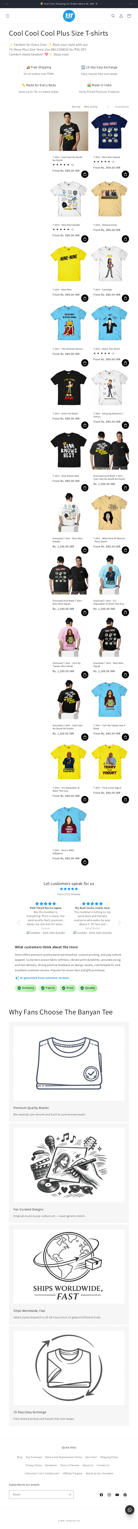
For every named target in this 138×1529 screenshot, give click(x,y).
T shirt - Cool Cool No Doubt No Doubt (67, 159)
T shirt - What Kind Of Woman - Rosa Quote (109, 540)
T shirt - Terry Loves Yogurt (107, 788)
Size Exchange (34, 1457)
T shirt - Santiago (102, 289)
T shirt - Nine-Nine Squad (106, 157)
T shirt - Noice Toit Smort (106, 348)
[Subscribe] (69, 1494)
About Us (88, 1465)
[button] (8, 16)
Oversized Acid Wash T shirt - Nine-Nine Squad (68, 602)
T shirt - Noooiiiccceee (105, 225)
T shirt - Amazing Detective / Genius (108, 415)
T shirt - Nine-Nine (62, 289)
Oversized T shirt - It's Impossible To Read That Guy (108, 602)
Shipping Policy (109, 1457)
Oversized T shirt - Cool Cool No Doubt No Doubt (67, 727)
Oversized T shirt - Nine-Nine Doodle (67, 540)
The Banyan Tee (72, 1520)
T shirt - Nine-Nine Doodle (66, 225)
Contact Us (103, 1465)
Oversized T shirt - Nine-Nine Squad (108, 665)
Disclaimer (51, 1465)
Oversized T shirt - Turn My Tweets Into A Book (66, 665)
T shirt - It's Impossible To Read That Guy (66, 790)
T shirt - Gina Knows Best (66, 476)
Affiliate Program (73, 1473)
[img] (69, 889)
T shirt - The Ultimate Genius (68, 348)
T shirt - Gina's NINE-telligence (64, 852)
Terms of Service (69, 1465)
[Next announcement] (131, 4)
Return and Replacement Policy (63, 1457)
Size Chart (91, 1457)
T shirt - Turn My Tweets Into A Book (109, 727)
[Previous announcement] (7, 4)
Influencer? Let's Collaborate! (42, 1473)
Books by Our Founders (99, 1473)
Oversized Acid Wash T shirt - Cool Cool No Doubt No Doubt (109, 478)
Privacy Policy (34, 1465)
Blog (19, 1457)
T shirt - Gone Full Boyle (65, 413)
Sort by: (76, 106)
